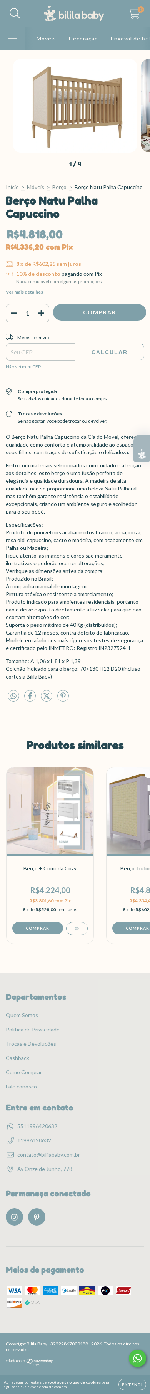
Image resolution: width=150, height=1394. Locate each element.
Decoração (83, 38)
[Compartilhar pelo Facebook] (30, 698)
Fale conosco (21, 1086)
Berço (59, 187)
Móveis (46, 38)
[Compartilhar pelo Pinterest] (63, 698)
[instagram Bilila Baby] (14, 1217)
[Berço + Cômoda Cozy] (77, 928)
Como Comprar (24, 1072)
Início (12, 187)
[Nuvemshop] (30, 1364)
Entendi (132, 1384)
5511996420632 (37, 1126)
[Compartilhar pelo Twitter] (47, 698)
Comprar (37, 928)
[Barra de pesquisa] (15, 13)
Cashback (17, 1058)
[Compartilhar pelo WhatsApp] (13, 696)
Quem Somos (22, 1015)
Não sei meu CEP (23, 366)
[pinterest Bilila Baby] (36, 1217)
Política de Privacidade (33, 1029)
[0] (134, 15)
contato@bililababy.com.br (48, 1154)
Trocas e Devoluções (31, 1043)
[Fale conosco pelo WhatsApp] (137, 1358)
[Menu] (12, 38)
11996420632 (34, 1140)
